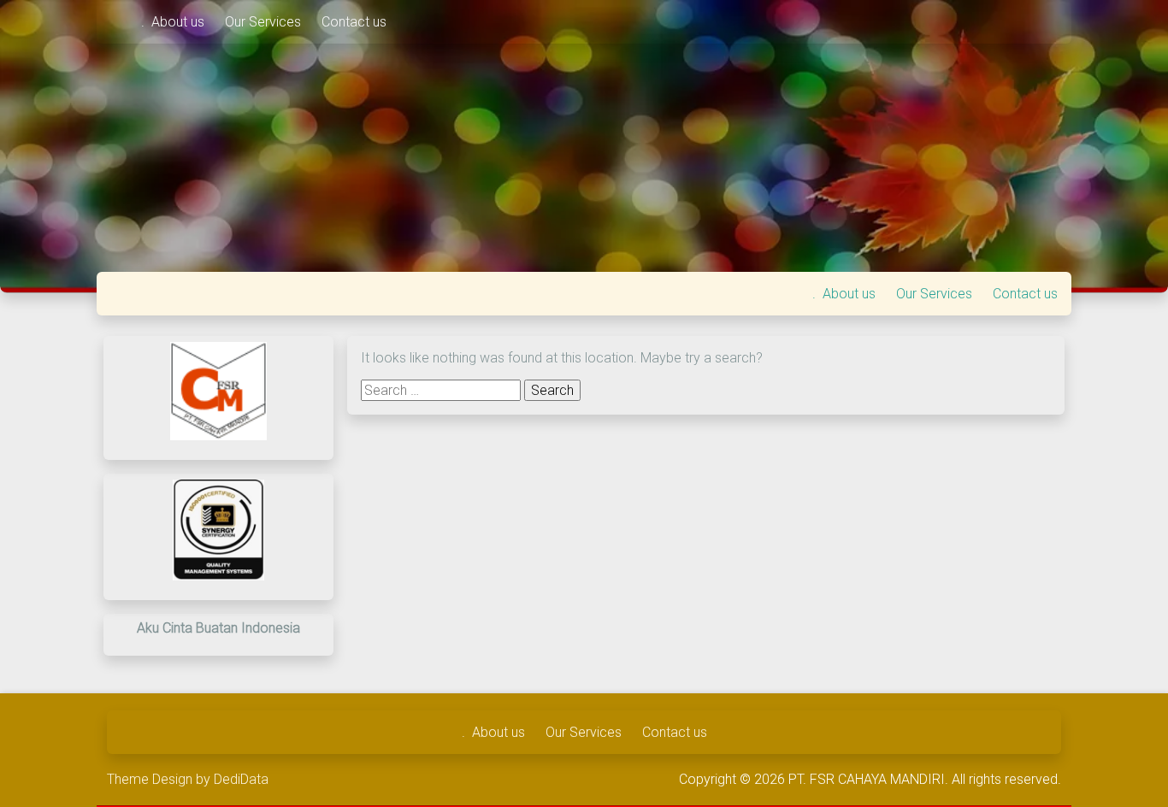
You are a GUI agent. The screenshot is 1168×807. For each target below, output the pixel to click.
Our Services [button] (264, 22)
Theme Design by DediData (187, 779)
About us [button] (179, 22)
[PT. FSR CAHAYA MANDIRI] (119, 22)
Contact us (353, 22)
